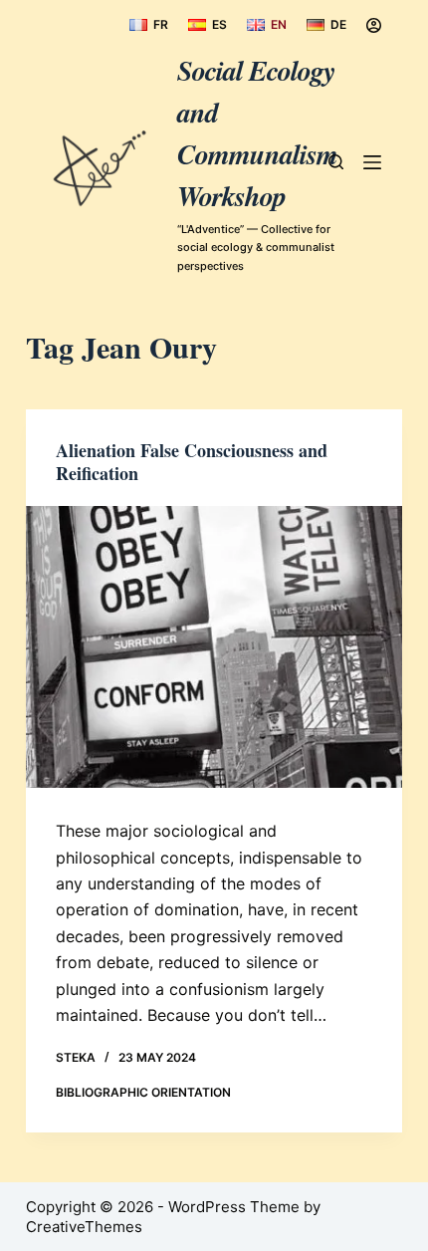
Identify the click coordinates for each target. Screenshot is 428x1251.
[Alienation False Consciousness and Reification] (214, 647)
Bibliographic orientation (143, 1092)
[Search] (335, 161)
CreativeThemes (84, 1226)
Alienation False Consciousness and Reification (191, 461)
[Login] (373, 25)
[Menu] (372, 162)
